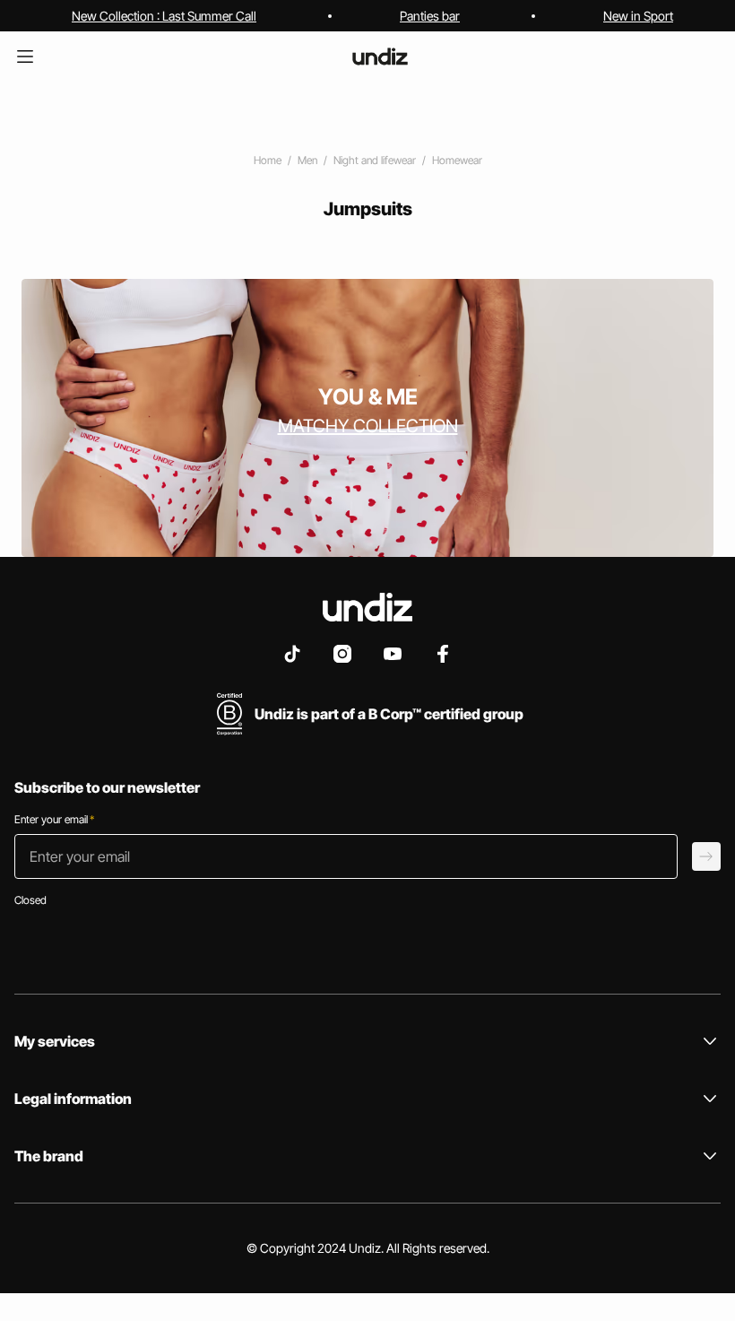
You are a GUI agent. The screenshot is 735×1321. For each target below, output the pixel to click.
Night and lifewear (374, 160)
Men (307, 160)
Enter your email (54, 819)
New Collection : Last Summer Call (164, 15)
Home (267, 160)
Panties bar (430, 15)
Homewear (457, 160)
